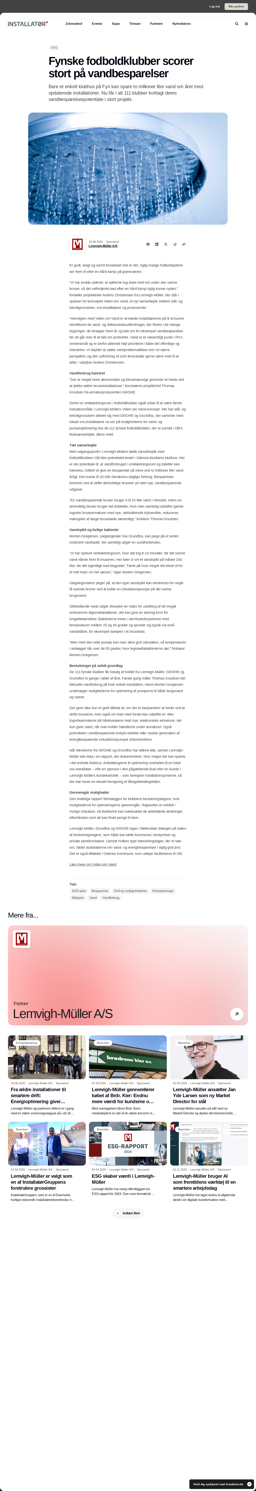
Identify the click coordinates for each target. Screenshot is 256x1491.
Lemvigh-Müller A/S (103, 246)
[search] (236, 23)
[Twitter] (165, 244)
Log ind (214, 6)
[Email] (174, 244)
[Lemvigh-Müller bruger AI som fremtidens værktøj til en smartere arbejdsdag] (209, 1162)
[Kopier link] (184, 244)
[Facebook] (148, 244)
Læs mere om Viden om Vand (92, 864)
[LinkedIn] (156, 244)
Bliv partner (236, 6)
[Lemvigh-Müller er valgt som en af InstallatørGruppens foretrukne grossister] (47, 1162)
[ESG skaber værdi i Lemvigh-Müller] (128, 1159)
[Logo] (28, 23)
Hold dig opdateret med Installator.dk (218, 1484)
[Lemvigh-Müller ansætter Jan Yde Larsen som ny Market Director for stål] (209, 1075)
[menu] (246, 23)
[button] (236, 1014)
